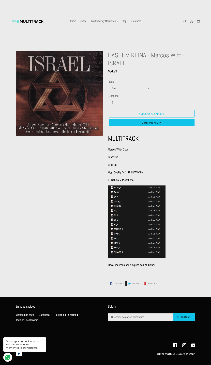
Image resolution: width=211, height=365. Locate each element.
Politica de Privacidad (66, 315)
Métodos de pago (25, 315)
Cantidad (114, 96)
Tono (111, 82)
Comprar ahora (152, 122)
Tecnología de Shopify (185, 354)
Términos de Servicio (27, 320)
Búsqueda (44, 315)
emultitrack (170, 354)
